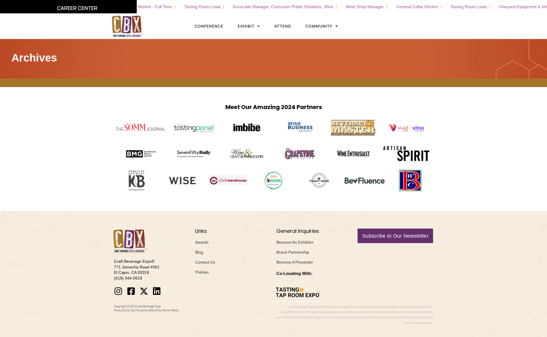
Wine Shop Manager (356, 6)
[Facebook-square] (131, 291)
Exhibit (246, 26)
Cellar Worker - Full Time (140, 6)
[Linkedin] (156, 291)
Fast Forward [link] (138, 310)
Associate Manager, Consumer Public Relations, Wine (274, 6)
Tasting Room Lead (193, 6)
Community (318, 26)
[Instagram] (118, 291)
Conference (209, 26)
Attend (282, 26)
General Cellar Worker (408, 6)
